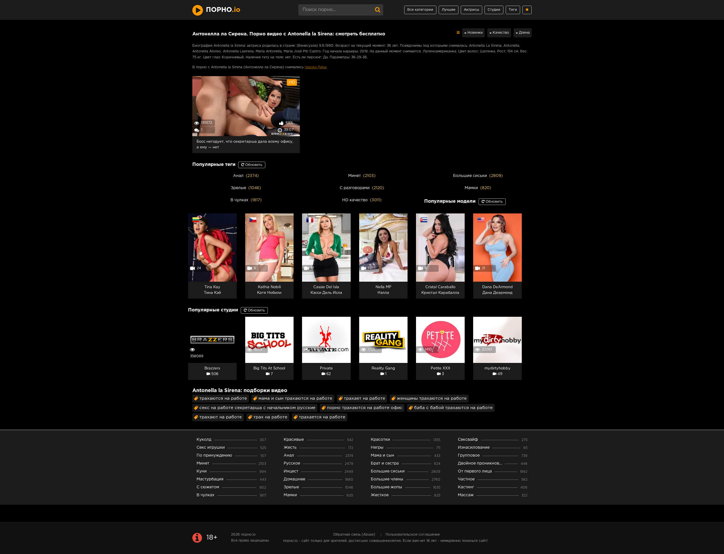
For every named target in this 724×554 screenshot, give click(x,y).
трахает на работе (364, 398)
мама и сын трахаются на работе (295, 398)
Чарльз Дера (315, 67)
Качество (500, 32)
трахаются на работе (223, 398)
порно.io (248, 534)
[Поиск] (377, 10)
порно (223, 10)
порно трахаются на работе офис (364, 408)
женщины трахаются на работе (432, 398)
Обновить (253, 164)
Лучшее (448, 9)
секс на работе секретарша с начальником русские (257, 408)
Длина (524, 32)
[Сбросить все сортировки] (458, 32)
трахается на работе (322, 417)
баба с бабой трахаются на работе (453, 408)
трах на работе (270, 417)
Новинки (474, 32)
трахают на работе (220, 417)
